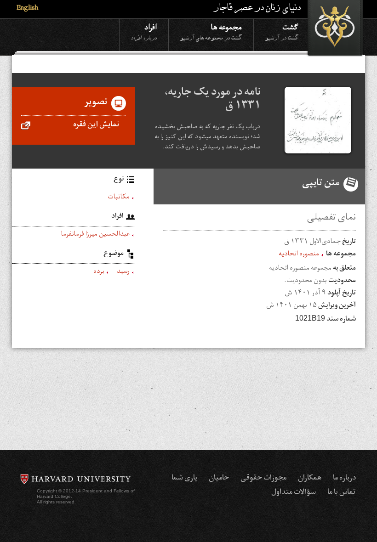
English (27, 9)
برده (98, 272)
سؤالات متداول (293, 493)
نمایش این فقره (96, 125)
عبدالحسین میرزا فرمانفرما (95, 235)
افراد (144, 31)
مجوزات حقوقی (263, 478)
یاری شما (184, 478)
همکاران (309, 478)
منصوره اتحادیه (299, 255)
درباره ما (344, 478)
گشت (281, 31)
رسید (123, 272)
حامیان (219, 478)
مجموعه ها (211, 31)
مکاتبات (119, 198)
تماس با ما (341, 493)
